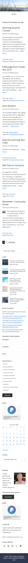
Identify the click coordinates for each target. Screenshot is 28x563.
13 (13, 437)
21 (17, 440)
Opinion (11, 59)
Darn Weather (9, 105)
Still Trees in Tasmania (13, 165)
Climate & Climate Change (17, 61)
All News (6, 364)
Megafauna (6, 384)
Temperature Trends (8, 372)
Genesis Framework (13, 558)
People (11, 235)
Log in (14, 560)
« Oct (3, 450)
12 (10, 437)
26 (10, 444)
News (10, 158)
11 (6, 437)
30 (24, 444)
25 (6, 444)
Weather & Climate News (9, 369)
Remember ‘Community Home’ (14, 203)
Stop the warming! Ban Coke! (13, 141)
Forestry (12, 196)
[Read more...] (15, 126)
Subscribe (7, 395)
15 (20, 437)
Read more (11, 487)
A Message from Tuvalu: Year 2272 (13, 68)
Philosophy (6, 390)
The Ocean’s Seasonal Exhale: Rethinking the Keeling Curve (17, 270)
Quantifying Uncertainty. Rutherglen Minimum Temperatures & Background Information (17, 290)
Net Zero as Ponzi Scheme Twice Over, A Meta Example (17, 261)
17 (3, 440)
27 (13, 444)
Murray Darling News (8, 366)
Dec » (7, 450)
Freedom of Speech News (10, 378)
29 (20, 444)
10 (3, 437)
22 (20, 440)
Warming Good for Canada (11, 29)
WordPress (21, 558)
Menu (15, 14)
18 (6, 440)
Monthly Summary (8, 381)
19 (10, 440)
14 (17, 437)
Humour (11, 98)
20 (13, 440)
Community (12, 194)
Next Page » (12, 242)
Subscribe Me (8, 497)
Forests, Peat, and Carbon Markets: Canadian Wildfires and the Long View (17, 300)
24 (3, 444)
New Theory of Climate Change (11, 387)
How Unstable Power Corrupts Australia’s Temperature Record (15, 280)
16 (24, 437)
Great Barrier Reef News (9, 375)
